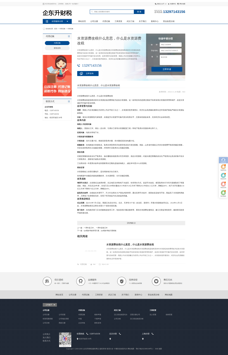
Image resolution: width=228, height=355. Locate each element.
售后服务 (223, 196)
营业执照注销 (168, 21)
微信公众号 (160, 4)
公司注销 (46, 323)
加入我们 (46, 337)
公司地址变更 (64, 319)
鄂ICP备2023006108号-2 (144, 349)
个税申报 (97, 319)
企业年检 (81, 323)
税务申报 (97, 315)
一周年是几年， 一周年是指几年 (96, 228)
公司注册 (94, 21)
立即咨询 (89, 73)
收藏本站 (173, 4)
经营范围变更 (48, 319)
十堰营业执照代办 (120, 349)
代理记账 (106, 21)
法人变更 (153, 315)
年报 (80, 319)
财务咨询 (97, 323)
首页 (55, 29)
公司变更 (62, 315)
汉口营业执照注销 (136, 319)
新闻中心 (155, 21)
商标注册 (62, 323)
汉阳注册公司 (135, 315)
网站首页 (82, 21)
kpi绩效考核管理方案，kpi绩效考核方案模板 (100, 231)
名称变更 (169, 315)
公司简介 (46, 334)
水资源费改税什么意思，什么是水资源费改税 (130, 244)
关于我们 (142, 21)
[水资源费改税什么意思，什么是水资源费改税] (90, 260)
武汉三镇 (130, 21)
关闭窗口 (131, 223)
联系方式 (46, 341)
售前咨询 (223, 170)
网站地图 (182, 4)
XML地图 (158, 349)
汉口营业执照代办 (120, 315)
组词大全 (110, 349)
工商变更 (118, 21)
